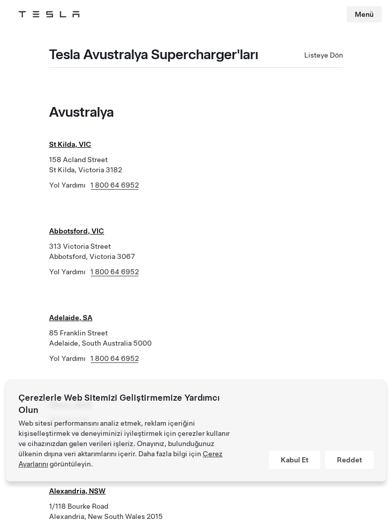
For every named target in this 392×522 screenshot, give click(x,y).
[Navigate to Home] (49, 14)
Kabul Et (294, 460)
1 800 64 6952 (114, 185)
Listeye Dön (323, 55)
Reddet (349, 460)
